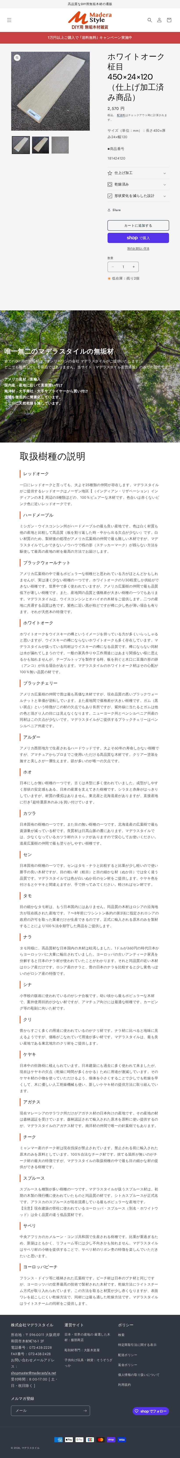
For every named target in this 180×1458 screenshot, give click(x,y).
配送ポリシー (127, 1355)
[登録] (85, 1411)
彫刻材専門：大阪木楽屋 (82, 1350)
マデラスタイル (31, 1448)
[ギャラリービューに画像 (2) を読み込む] (40, 145)
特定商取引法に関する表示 (137, 1345)
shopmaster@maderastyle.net (33, 1372)
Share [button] (117, 210)
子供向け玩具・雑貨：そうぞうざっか (89, 1363)
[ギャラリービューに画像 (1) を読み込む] (21, 145)
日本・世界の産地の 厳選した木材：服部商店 (87, 1337)
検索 (121, 1335)
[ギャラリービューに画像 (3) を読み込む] (60, 145)
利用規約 (124, 1384)
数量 (110, 258)
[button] (9, 20)
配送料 (121, 115)
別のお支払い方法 (138, 248)
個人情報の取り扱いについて (139, 1375)
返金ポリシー (127, 1365)
